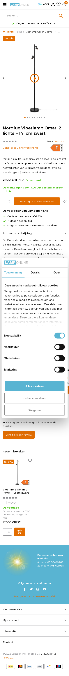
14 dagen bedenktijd (19, 220)
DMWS (44, 653)
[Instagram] (37, 590)
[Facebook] (24, 590)
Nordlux (59, 141)
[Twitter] (31, 590)
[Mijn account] (53, 5)
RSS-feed (9, 658)
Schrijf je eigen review (19, 434)
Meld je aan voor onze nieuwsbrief (34, 596)
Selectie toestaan (34, 398)
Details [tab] (35, 272)
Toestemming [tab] (13, 272)
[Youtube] (44, 590)
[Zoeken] (61, 15)
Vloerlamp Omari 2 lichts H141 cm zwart (16, 491)
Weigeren (35, 409)
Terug (10, 31)
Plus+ (54, 653)
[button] (25, 117)
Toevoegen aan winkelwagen (36, 201)
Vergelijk (12, 502)
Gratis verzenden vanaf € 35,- (24, 216)
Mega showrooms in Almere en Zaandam (32, 225)
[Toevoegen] (19, 532)
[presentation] (3, 78)
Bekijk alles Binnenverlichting (20, 147)
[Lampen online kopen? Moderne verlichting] (19, 4)
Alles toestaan (34, 386)
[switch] (59, 347)
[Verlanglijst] (58, 4)
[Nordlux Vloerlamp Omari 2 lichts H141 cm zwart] (17, 472)
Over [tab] (57, 272)
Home (18, 31)
